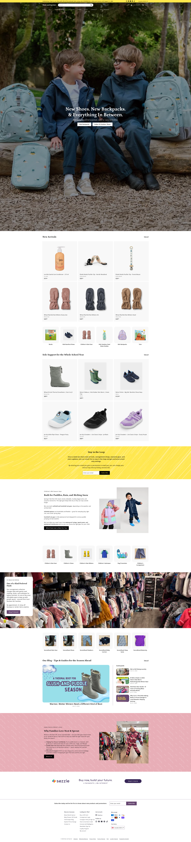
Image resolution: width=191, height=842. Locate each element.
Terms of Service (101, 839)
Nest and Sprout (49, 5)
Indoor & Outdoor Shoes (102, 124)
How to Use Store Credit (86, 822)
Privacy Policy (92, 839)
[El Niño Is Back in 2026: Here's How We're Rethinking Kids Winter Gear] (122, 680)
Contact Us (67, 824)
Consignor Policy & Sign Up (87, 819)
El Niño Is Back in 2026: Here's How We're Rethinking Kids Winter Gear (139, 679)
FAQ (108, 839)
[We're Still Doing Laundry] (122, 671)
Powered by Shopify (124, 839)
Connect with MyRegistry (86, 824)
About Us (49, 756)
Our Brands (104, 9)
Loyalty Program (84, 828)
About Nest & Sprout (69, 815)
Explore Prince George (70, 822)
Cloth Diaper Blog (69, 819)
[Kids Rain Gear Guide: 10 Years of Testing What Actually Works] (122, 689)
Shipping (76, 839)
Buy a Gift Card (84, 815)
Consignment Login (85, 817)
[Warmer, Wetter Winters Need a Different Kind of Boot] (76, 683)
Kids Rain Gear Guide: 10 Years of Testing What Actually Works (138, 688)
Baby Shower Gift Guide (70, 817)
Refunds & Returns (83, 839)
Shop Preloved (13, 612)
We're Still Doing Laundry (138, 669)
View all (146, 237)
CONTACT (94, 9)
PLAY (86, 9)
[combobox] (75, 5)
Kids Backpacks (84, 124)
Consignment (60, 9)
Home (80, 9)
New (44, 9)
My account (83, 831)
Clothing (71, 9)
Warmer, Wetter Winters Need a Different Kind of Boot (76, 704)
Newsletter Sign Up (85, 826)
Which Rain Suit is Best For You (56, 528)
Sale (50, 9)
